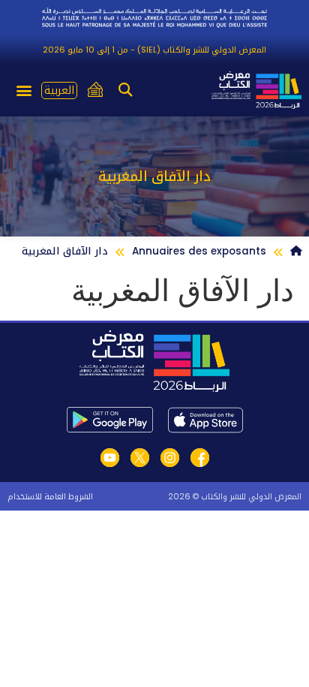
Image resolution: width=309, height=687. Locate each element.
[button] (125, 89)
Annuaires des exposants (199, 251)
